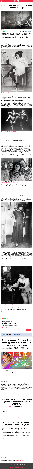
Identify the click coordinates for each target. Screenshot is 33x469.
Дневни (8, 327)
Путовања (11, 406)
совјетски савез (4, 316)
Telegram (30, 31)
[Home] (1, 1)
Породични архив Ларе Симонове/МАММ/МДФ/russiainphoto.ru (10, 182)
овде (24, 464)
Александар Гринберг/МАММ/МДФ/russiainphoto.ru (8, 131)
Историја (10, 9)
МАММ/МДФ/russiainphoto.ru (5, 92)
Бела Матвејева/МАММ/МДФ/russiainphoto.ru (8, 304)
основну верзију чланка (20, 394)
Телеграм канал (16, 334)
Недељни (4, 327)
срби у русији (3, 457)
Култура (10, 347)
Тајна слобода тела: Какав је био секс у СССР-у (14, 311)
